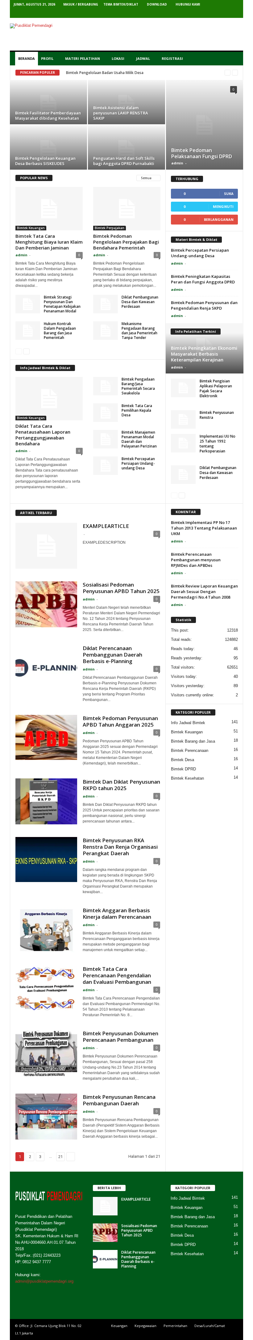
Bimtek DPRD (183, 769)
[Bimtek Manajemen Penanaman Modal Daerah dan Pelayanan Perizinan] (105, 439)
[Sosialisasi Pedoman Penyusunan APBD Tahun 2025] (46, 604)
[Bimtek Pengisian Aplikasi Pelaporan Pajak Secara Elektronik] (183, 388)
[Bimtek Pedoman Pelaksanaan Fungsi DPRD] (204, 125)
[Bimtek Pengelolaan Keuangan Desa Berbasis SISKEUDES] (48, 150)
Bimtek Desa (182, 759)
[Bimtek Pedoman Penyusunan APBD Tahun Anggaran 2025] (46, 737)
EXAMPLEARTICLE (106, 526)
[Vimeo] (215, 13)
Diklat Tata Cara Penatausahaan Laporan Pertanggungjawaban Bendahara (42, 435)
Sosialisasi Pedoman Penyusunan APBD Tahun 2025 (121, 588)
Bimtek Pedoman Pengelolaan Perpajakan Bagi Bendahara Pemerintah (126, 242)
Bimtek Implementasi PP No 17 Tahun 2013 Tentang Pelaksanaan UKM (204, 528)
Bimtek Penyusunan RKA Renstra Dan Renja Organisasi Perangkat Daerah (120, 847)
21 (60, 1156)
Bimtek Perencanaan (189, 750)
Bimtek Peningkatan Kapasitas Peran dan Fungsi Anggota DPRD (203, 279)
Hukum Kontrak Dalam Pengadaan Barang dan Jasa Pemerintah (60, 330)
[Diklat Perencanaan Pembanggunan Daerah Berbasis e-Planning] (46, 668)
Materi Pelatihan (82, 58)
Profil (47, 58)
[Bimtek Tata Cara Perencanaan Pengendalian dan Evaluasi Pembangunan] (46, 989)
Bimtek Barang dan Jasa (193, 741)
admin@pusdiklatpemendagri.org (44, 1281)
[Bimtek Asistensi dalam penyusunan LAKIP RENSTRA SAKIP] (126, 105)
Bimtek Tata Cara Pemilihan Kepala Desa (137, 410)
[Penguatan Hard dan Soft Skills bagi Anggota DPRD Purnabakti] (126, 150)
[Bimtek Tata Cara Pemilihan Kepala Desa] (105, 412)
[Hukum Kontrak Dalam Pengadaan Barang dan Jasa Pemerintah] (27, 330)
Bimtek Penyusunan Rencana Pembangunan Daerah (119, 1100)
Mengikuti (223, 206)
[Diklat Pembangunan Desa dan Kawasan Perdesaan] (105, 304)
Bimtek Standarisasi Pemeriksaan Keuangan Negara (112, 72)
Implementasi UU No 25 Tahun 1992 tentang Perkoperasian (217, 444)
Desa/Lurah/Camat (209, 1325)
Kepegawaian (145, 1325)
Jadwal (143, 58)
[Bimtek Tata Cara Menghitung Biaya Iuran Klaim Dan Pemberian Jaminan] (49, 208)
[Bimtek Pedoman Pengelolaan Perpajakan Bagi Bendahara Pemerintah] (126, 208)
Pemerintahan (175, 1325)
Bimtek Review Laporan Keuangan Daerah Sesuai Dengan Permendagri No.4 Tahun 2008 (204, 591)
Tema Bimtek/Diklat (120, 4)
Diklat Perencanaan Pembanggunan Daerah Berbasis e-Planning (112, 655)
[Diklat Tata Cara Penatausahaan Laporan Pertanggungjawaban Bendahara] (49, 398)
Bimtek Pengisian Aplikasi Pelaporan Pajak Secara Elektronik (216, 388)
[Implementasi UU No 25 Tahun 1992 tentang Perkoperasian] (183, 443)
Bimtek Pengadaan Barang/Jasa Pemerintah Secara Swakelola (138, 386)
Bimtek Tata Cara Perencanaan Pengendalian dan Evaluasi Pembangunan (117, 975)
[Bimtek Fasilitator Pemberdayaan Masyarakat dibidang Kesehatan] (48, 105)
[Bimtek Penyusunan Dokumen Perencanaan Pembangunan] (46, 1053)
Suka (229, 193)
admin (177, 163)
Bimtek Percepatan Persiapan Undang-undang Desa (138, 463)
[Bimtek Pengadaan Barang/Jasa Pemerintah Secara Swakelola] (105, 386)
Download (157, 4)
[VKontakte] (225, 13)
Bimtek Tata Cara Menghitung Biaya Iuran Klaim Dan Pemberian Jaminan (49, 242)
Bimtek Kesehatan (187, 778)
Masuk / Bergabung (80, 4)
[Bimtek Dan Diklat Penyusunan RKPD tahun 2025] (46, 801)
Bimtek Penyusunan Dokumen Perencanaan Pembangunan (120, 1036)
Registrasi (172, 58)
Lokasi (118, 58)
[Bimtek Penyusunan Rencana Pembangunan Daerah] (46, 1117)
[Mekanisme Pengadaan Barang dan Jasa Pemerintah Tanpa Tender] (105, 330)
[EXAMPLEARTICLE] (46, 546)
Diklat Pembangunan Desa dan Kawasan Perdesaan (140, 302)
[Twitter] (206, 13)
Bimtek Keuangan (31, 228)
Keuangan (119, 1325)
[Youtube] (234, 13)
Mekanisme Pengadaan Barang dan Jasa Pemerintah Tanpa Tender (139, 330)
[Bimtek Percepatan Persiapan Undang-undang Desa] (105, 465)
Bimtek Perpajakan (109, 228)
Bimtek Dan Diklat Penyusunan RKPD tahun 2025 (121, 785)
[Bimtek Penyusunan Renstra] (183, 419)
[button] (234, 58)
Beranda (26, 58)
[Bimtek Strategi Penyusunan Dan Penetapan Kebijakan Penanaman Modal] (27, 304)
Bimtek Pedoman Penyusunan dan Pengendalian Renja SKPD (204, 305)
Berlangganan (219, 219)
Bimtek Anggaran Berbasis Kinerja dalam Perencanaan (117, 913)
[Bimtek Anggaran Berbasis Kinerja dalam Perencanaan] (46, 930)
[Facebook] (196, 13)
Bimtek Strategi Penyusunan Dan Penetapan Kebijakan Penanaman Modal (62, 304)
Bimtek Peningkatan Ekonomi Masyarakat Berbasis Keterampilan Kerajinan (204, 354)
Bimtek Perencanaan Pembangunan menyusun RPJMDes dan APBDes (196, 559)
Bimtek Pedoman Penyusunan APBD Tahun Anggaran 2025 (120, 721)
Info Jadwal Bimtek (188, 722)
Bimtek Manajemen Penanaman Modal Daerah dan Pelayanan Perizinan (139, 439)
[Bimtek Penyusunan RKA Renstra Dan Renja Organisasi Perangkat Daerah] (46, 859)
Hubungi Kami (188, 4)
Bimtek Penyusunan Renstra (217, 415)
